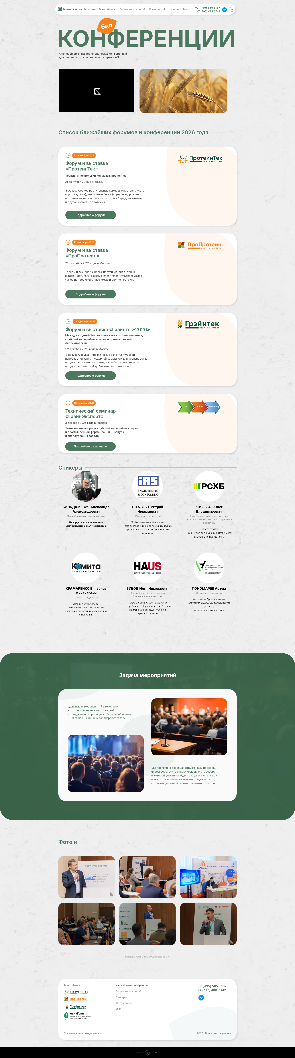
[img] (224, 9)
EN (231, 9)
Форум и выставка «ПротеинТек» (86, 166)
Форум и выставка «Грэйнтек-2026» (107, 329)
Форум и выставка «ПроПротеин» (86, 253)
